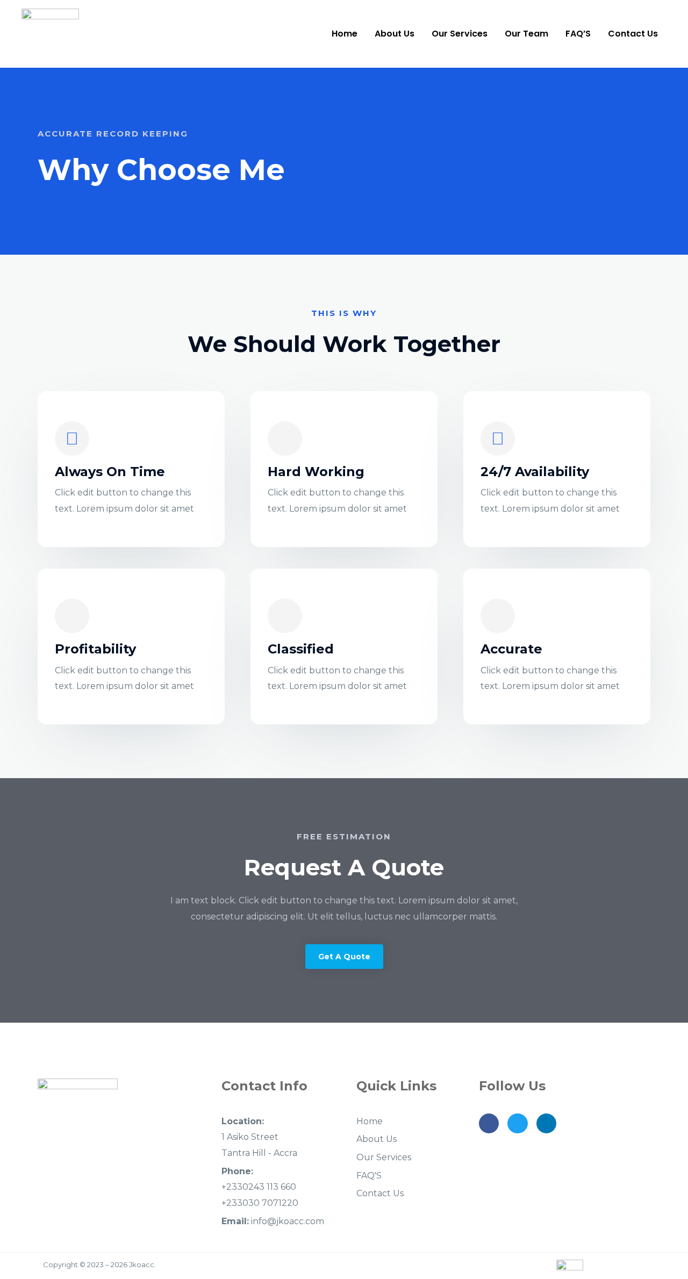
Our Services (460, 33)
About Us (394, 33)
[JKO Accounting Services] (50, 33)
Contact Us (633, 33)
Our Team (526, 33)
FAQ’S (578, 33)
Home (344, 33)
